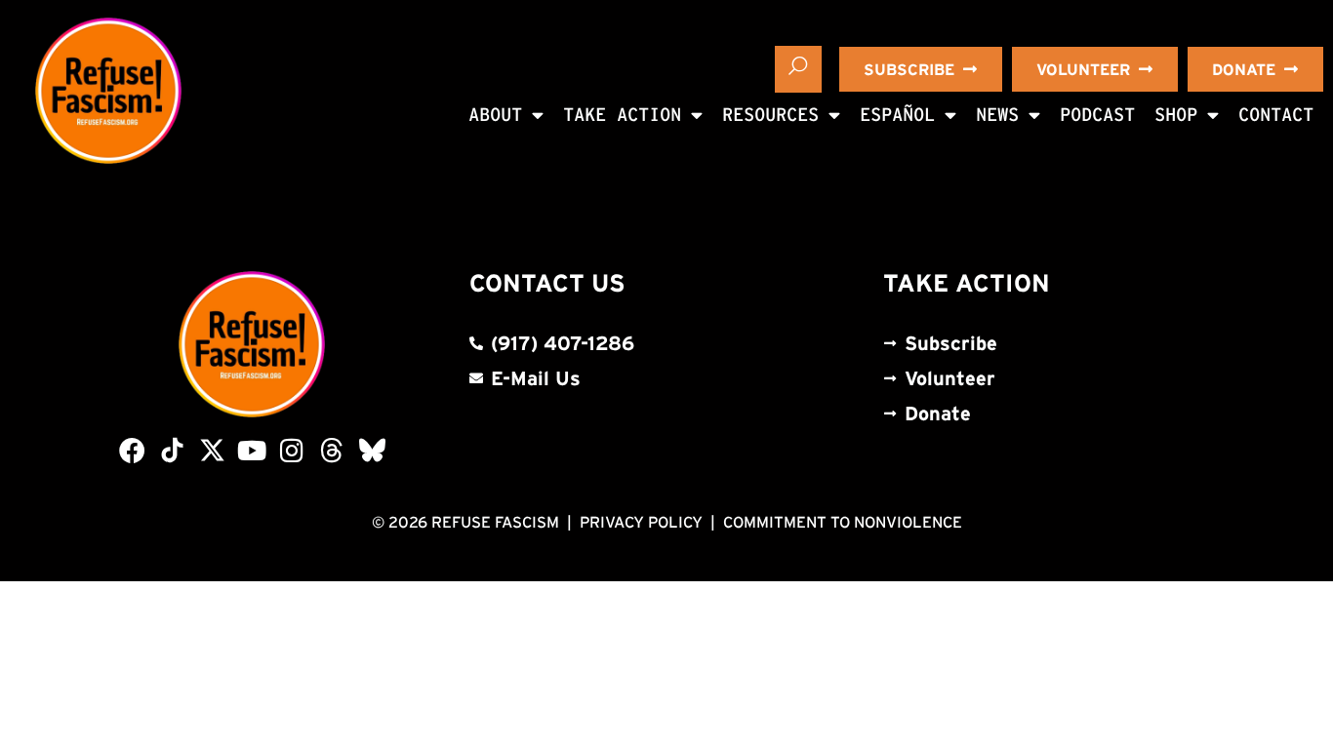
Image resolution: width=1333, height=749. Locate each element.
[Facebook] (132, 450)
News (997, 114)
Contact (1275, 114)
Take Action (622, 114)
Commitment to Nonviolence (842, 522)
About (495, 114)
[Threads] (332, 450)
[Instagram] (292, 450)
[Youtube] (252, 450)
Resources (770, 114)
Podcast (1097, 114)
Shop (1175, 114)
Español (897, 114)
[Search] (798, 69)
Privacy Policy (641, 522)
